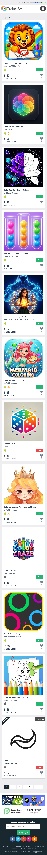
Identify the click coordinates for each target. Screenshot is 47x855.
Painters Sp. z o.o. (13, 763)
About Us (38, 846)
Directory (29, 846)
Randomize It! (9, 444)
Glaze (6, 761)
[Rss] (34, 839)
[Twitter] (18, 839)
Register (36, 2)
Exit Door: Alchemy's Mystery (16, 317)
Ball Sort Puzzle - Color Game (16, 253)
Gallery (21, 846)
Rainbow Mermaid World (14, 380)
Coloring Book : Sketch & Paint (16, 697)
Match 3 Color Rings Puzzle (15, 634)
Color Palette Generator (13, 127)
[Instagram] (29, 839)
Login (43, 2)
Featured (13, 846)
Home (5, 846)
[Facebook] (12, 839)
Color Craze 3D (10, 570)
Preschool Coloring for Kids (15, 63)
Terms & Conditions (28, 848)
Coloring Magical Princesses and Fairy (20, 507)
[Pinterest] (23, 839)
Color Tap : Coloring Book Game (16, 190)
